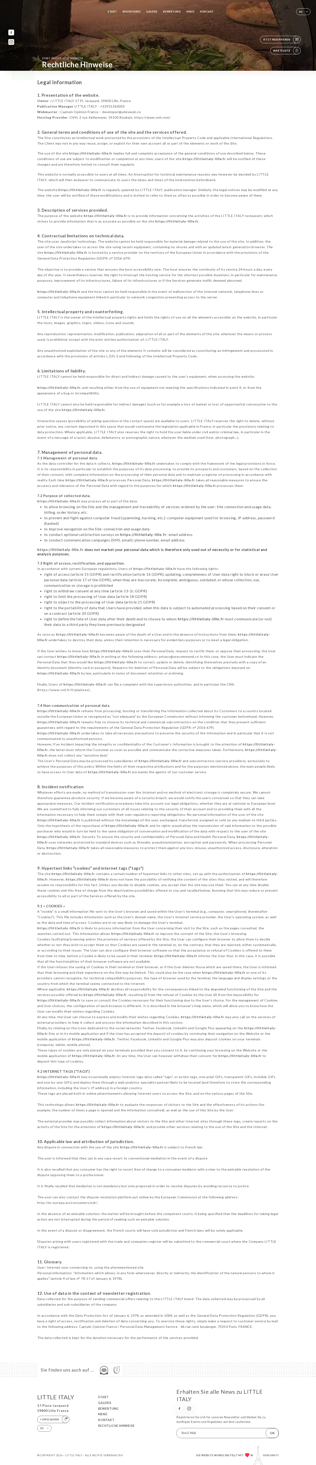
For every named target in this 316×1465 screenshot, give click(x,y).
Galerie (152, 11)
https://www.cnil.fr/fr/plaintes (63, 690)
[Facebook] (11, 32)
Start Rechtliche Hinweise (62, 58)
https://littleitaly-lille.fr (90, 153)
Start (112, 11)
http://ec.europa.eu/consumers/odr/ (67, 1203)
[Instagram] (11, 42)
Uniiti (274, 1455)
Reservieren (132, 11)
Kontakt (207, 11)
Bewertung (172, 11)
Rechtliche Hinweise (116, 1426)
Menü (190, 11)
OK (272, 1433)
